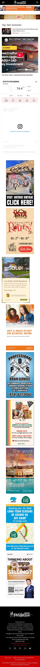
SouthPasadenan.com (9, 152)
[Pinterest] (20, 648)
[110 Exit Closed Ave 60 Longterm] (20, 550)
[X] (25, 648)
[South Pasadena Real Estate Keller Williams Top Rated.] (20, 8)
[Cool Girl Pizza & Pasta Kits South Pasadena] (20, 445)
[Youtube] (30, 648)
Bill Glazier (16, 33)
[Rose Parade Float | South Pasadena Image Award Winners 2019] (6, 31)
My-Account (8, 658)
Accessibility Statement (20, 645)
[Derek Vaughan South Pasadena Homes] (16, 302)
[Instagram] (15, 648)
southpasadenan (23, 152)
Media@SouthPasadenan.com (20, 643)
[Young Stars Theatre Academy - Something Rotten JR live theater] (20, 253)
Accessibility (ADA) (20, 659)
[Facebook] (10, 648)
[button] (3, 2)
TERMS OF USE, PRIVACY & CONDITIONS (23, 658)
